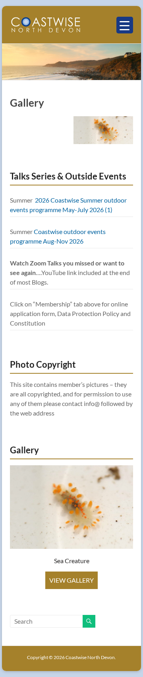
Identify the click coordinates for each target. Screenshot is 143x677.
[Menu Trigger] (124, 25)
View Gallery (71, 580)
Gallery (27, 102)
